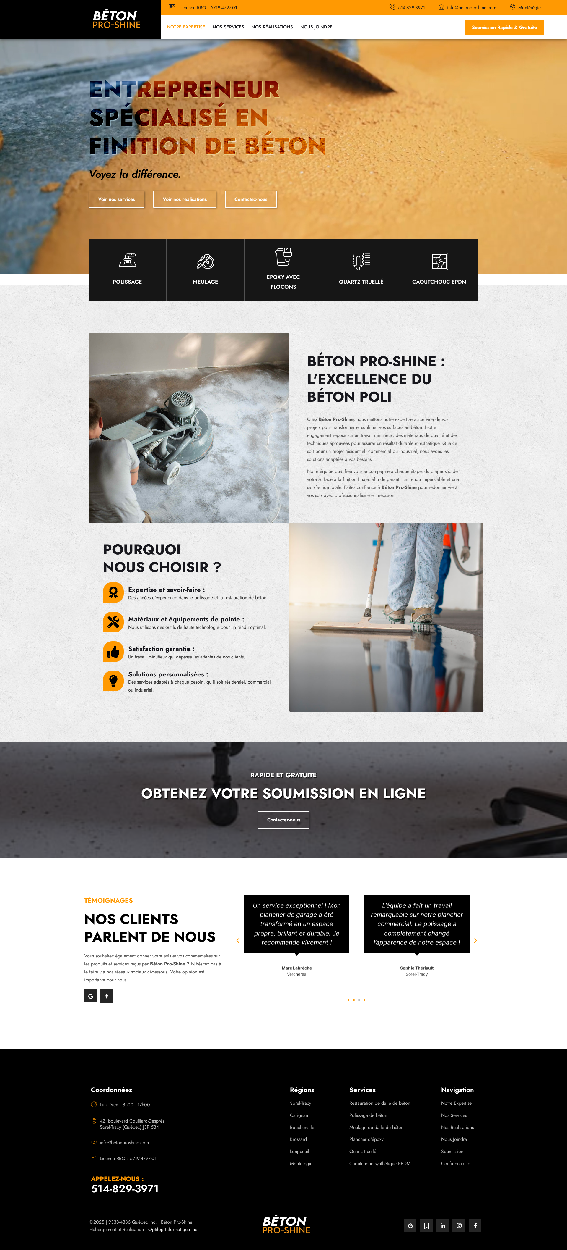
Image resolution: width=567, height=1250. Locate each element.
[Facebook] (106, 996)
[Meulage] (205, 261)
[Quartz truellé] (361, 261)
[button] (238, 941)
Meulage (205, 282)
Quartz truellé (361, 282)
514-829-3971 (125, 1188)
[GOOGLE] (90, 995)
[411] (426, 1225)
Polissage (127, 282)
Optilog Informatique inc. (173, 1229)
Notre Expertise (186, 27)
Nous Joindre (316, 27)
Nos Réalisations (272, 27)
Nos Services (228, 27)
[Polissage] (127, 261)
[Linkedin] (442, 1226)
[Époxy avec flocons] (283, 257)
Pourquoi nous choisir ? (162, 558)
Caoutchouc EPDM (439, 282)
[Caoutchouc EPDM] (439, 261)
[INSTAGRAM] (458, 1226)
